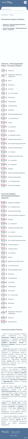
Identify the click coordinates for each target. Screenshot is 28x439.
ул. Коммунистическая (10, 135)
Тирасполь (7, 70)
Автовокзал (7, 110)
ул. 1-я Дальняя (9, 160)
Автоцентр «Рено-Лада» (11, 177)
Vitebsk (4, 2)
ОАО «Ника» (8, 97)
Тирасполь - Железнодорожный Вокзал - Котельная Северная (14, 25)
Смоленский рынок (9, 244)
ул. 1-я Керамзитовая (10, 181)
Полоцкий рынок (9, 106)
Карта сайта (7, 431)
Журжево (7, 168)
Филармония (8, 131)
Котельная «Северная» (10, 185)
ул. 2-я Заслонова (9, 93)
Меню (25, 2)
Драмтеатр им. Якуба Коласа (12, 261)
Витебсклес (7, 85)
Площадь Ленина (9, 249)
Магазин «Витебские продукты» (13, 173)
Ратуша (6, 122)
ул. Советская (8, 126)
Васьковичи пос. (9, 322)
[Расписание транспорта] (9, 2)
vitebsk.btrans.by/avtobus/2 (8, 391)
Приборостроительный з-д (11, 139)
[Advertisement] (14, 46)
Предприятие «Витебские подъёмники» (11, 75)
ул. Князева (7, 282)
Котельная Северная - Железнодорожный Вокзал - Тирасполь (15, 29)
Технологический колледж (11, 147)
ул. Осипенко (8, 152)
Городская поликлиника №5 (12, 156)
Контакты (18, 431)
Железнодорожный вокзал (11, 114)
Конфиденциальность (15, 432)
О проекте (13, 431)
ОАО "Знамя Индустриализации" (13, 143)
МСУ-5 (6, 80)
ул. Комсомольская (9, 118)
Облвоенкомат (8, 101)
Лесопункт (7, 89)
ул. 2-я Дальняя (9, 164)
